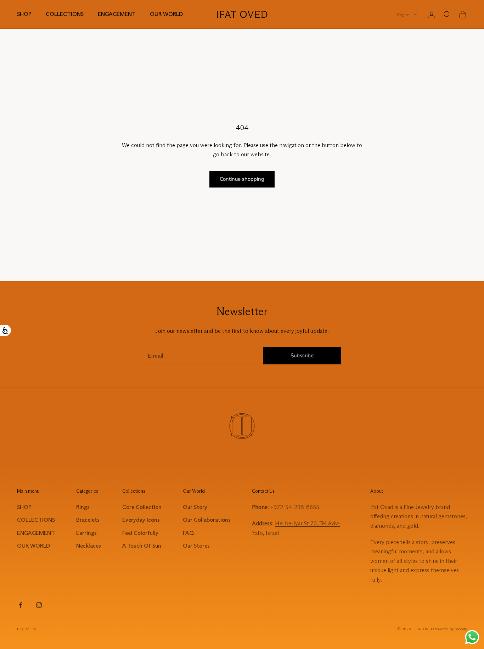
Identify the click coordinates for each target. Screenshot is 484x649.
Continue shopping (242, 179)
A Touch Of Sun (141, 545)
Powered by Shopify (451, 628)
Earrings (86, 533)
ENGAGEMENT (117, 14)
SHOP (24, 14)
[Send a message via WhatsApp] (472, 637)
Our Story (195, 507)
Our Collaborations (207, 519)
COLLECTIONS (65, 14)
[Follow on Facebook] (20, 605)
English (403, 14)
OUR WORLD (166, 14)
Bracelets (88, 519)
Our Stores (196, 545)
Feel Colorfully (140, 533)
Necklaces (88, 545)
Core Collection (142, 507)
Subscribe (302, 355)
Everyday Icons (141, 519)
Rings (83, 507)
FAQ (188, 533)
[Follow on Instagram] (39, 605)
